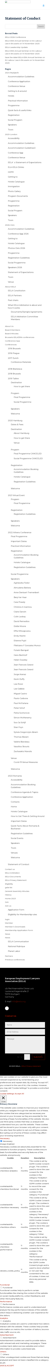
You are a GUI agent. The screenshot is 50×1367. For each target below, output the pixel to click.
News (7, 934)
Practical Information (18, 101)
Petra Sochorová (21, 713)
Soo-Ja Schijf (20, 722)
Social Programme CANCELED (28, 458)
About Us (9, 326)
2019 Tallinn (13, 378)
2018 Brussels (14, 374)
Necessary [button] (5, 1138)
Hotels (11, 96)
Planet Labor (14, 951)
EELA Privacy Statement (16, 880)
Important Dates (19, 541)
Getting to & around (17, 91)
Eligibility (9, 884)
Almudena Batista (22, 588)
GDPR (11, 172)
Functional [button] (5, 1285)
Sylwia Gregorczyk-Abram (26, 732)
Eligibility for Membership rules (22, 914)
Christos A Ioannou (23, 607)
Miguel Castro (20, 694)
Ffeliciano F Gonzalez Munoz (27, 645)
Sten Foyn (18, 727)
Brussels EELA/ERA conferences (19, 337)
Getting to (13, 177)
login (7, 919)
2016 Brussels (14, 348)
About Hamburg (21, 433)
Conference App (15, 153)
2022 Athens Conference (19, 532)
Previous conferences (15, 960)
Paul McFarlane (21, 703)
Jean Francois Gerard (23, 665)
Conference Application (19, 81)
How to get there (22, 386)
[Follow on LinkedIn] (7, 1008)
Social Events (17, 838)
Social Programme (16, 263)
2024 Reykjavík (12, 73)
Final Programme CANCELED (28, 454)
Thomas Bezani (21, 737)
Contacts (15, 802)
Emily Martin (20, 636)
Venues (14, 853)
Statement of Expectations (21, 272)
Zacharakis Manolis (23, 751)
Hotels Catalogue (16, 182)
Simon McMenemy (23, 718)
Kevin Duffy (19, 679)
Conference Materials (21, 362)
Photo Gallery (14, 191)
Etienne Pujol (20, 641)
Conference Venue (16, 86)
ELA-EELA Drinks (16, 167)
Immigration (14, 186)
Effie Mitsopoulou (22, 631)
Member (9, 923)
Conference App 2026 (18, 234)
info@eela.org (19, 1001)
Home (14, 807)
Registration (14, 115)
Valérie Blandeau (21, 742)
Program (15, 393)
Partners (9, 956)
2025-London (11, 134)
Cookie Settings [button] (7, 1094)
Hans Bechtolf (20, 655)
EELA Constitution (16, 291)
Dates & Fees (17, 424)
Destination (16, 382)
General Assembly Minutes (17, 891)
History (8, 895)
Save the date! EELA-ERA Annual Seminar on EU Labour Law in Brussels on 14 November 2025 (25, 60)
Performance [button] (6, 1301)
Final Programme (22, 397)
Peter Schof (19, 708)
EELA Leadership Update (16, 47)
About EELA (10, 287)
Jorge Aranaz (20, 674)
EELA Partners (15, 295)
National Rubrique (16, 946)
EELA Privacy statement (31, 1066)
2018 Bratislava (15, 369)
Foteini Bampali (21, 650)
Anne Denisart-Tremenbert (26, 592)
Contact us (10, 869)
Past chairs (13, 300)
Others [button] (3, 1352)
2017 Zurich (13, 358)
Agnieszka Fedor (22, 583)
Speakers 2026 (15, 267)
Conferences (11, 344)
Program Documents (18, 196)
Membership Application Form (19, 930)
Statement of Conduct (18, 864)
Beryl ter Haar (20, 597)
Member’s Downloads (15, 927)
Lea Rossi (18, 684)
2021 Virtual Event (16, 495)
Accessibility (14, 138)
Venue (11, 282)
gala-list (8, 887)
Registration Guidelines (19, 258)
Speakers (12, 125)
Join (7, 902)
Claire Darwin (20, 612)
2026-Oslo (10, 225)
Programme (13, 105)
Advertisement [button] (6, 1335)
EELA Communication (18, 941)
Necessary (7, 1141)
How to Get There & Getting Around (27, 816)
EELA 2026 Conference (15, 37)
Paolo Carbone (21, 698)
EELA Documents (13, 876)
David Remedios (21, 621)
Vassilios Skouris (21, 746)
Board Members (12, 330)
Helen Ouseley (20, 660)
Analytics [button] (4, 1318)
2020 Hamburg (15, 420)
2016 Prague (13, 353)
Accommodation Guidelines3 (21, 148)
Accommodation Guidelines (21, 77)
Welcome (15, 414)
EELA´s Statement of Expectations (24, 162)
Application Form (16, 910)
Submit (37, 1057)
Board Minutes (11, 333)
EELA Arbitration (12, 873)
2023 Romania (15, 776)
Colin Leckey (20, 617)
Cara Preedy (19, 602)
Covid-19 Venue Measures (26, 762)
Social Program (15, 120)
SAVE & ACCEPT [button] (7, 1365)
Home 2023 (10, 898)
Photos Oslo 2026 (16, 248)
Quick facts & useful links (19, 110)
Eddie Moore (20, 626)
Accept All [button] (19, 1094)
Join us (8, 906)
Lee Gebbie (19, 689)
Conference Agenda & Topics (24, 792)
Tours (10, 130)
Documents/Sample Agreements (26, 312)
